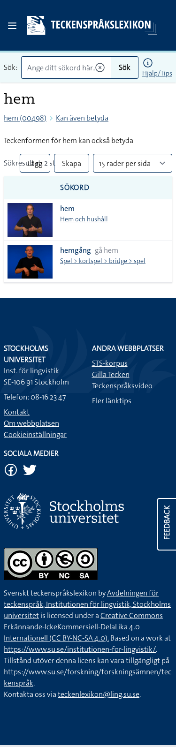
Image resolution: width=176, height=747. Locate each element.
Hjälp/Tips (157, 73)
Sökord (75, 187)
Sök (124, 67)
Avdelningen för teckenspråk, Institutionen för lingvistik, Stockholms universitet (87, 604)
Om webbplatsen (31, 423)
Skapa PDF (71, 165)
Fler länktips (111, 401)
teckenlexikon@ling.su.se (98, 694)
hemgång (75, 250)
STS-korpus (110, 363)
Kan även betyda (82, 118)
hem (67, 208)
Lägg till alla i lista (35, 165)
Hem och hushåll (84, 219)
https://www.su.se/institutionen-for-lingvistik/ (80, 649)
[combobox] (66, 67)
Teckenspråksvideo (122, 386)
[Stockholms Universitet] (88, 511)
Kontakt (17, 412)
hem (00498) (25, 118)
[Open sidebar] (12, 26)
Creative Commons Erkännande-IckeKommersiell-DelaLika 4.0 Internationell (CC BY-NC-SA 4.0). (83, 627)
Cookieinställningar (35, 434)
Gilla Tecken (111, 374)
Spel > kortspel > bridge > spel (102, 261)
